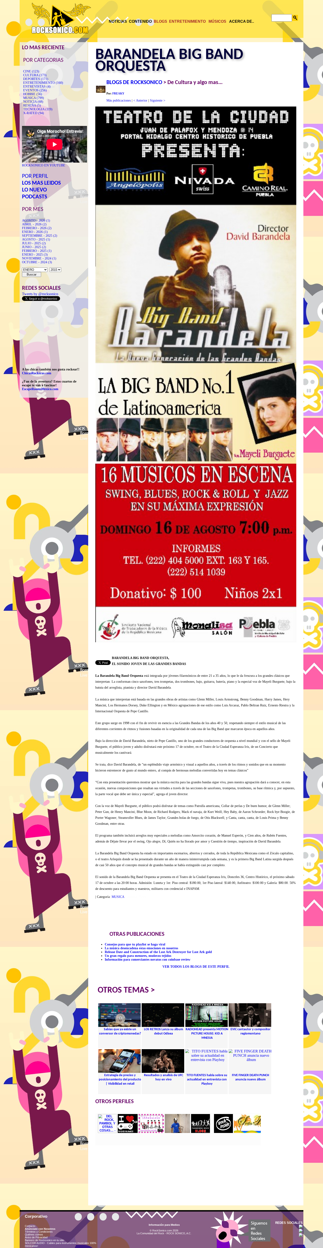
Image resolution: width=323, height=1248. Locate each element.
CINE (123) (31, 71)
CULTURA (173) (35, 75)
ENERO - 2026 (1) (35, 232)
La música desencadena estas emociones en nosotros (141, 948)
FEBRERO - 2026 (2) (37, 228)
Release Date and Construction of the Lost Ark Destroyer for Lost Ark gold (158, 952)
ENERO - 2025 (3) (35, 254)
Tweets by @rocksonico (40, 294)
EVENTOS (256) (35, 90)
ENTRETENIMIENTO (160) (43, 83)
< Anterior (140, 100)
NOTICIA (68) (33, 101)
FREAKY (118, 93)
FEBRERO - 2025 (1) (37, 251)
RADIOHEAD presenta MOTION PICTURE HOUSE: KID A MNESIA (207, 1034)
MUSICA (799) (33, 98)
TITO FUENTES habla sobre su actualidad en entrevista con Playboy (207, 1080)
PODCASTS (34, 197)
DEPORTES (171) (35, 79)
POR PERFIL (35, 176)
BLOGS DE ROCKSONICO (134, 82)
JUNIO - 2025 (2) (34, 247)
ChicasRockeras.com (36, 373)
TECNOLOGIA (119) (37, 109)
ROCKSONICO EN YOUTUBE (43, 165)
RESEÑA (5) (32, 105)
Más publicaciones (118, 100)
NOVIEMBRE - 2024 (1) (39, 258)
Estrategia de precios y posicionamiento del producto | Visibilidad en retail (120, 1080)
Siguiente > (157, 100)
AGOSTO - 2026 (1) (36, 220)
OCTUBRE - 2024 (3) (37, 262)
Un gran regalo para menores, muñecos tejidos (138, 956)
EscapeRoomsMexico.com (40, 389)
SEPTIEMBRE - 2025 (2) (39, 235)
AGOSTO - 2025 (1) (36, 239)
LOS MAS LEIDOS (41, 183)
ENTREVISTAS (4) (37, 86)
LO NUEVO (34, 190)
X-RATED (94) (33, 113)
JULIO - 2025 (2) (34, 243)
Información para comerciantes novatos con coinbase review (147, 959)
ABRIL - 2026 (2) (34, 224)
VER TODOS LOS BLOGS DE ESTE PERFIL (195, 966)
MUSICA (118, 897)
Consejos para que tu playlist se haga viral (135, 944)
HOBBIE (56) (32, 94)
